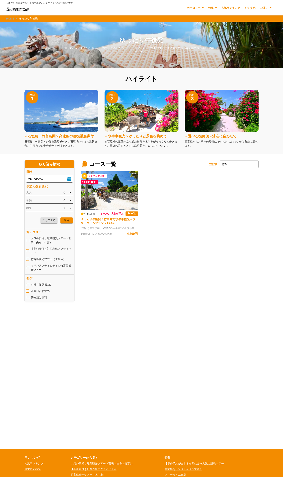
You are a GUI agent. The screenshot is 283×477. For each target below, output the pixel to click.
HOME (10, 18)
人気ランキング (230, 7)
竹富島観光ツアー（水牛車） (88, 474)
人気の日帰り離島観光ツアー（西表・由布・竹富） (102, 463)
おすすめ (250, 7)
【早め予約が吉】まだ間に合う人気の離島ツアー (194, 463)
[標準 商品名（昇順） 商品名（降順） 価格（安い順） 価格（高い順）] (239, 164)
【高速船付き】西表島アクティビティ (93, 469)
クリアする (49, 220)
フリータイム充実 (175, 474)
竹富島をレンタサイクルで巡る (183, 469)
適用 (66, 220)
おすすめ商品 (32, 469)
